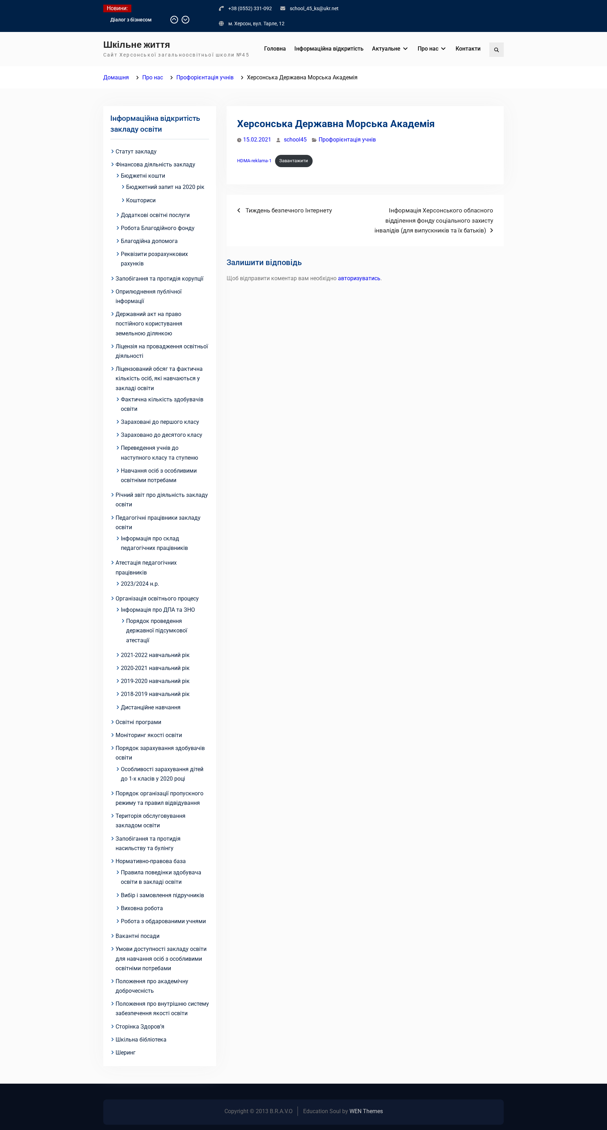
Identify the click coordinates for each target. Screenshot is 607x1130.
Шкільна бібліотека (141, 1039)
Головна (275, 48)
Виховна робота (142, 908)
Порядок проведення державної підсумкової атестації (156, 630)
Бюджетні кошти (143, 175)
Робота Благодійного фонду (158, 228)
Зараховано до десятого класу (161, 435)
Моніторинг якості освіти (149, 735)
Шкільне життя (136, 44)
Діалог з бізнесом (131, 19)
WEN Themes (366, 1111)
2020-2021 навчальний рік (155, 668)
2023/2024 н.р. (140, 583)
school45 (295, 139)
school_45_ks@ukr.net (314, 8)
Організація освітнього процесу (157, 598)
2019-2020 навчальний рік (155, 681)
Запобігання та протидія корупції (159, 278)
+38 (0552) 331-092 (250, 8)
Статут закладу (136, 151)
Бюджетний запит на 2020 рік (165, 187)
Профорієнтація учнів (347, 139)
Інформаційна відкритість (329, 48)
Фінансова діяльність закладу (155, 164)
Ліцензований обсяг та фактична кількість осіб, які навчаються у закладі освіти (159, 378)
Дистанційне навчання (151, 707)
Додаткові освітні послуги (155, 215)
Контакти (468, 48)
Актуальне (386, 48)
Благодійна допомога (149, 241)
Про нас (428, 48)
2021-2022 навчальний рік (155, 655)
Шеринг (126, 1052)
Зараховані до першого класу (160, 422)
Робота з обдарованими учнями (163, 921)
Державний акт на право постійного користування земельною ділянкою (149, 323)
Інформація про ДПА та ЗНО (158, 609)
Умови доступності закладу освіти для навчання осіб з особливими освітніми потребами (161, 958)
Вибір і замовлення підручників (162, 895)
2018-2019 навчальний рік (155, 694)
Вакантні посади (137, 936)
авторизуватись (359, 278)
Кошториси (141, 200)
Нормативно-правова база (151, 861)
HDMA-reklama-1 (254, 160)
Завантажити (293, 160)
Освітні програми (138, 722)
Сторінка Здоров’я (140, 1026)
